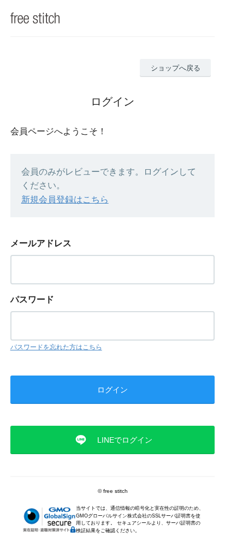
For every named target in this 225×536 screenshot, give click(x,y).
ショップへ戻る (175, 68)
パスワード (32, 299)
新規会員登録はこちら (65, 199)
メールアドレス (41, 243)
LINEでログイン (124, 440)
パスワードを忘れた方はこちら (56, 347)
